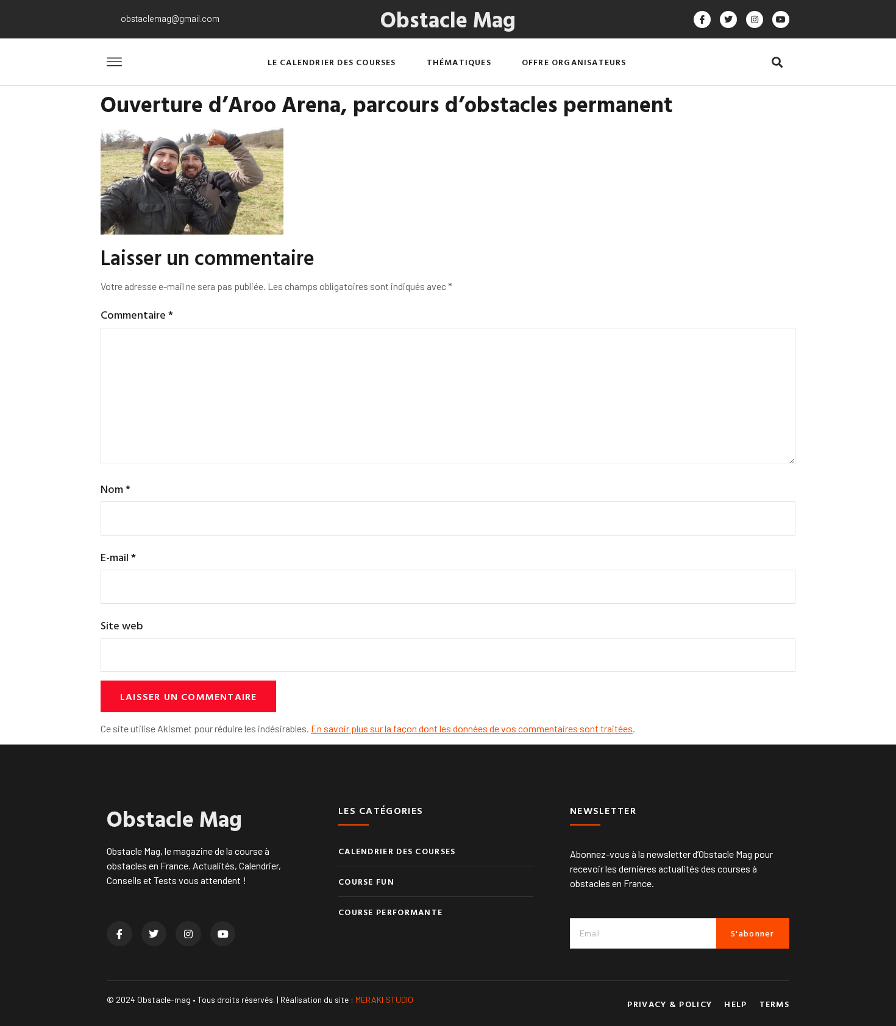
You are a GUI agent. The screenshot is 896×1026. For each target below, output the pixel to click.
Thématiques (459, 61)
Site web (122, 625)
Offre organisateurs (574, 61)
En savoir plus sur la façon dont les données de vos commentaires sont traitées (472, 728)
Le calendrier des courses (332, 61)
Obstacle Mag (448, 18)
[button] (777, 62)
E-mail (118, 557)
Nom (115, 489)
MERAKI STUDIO (384, 999)
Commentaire (137, 314)
